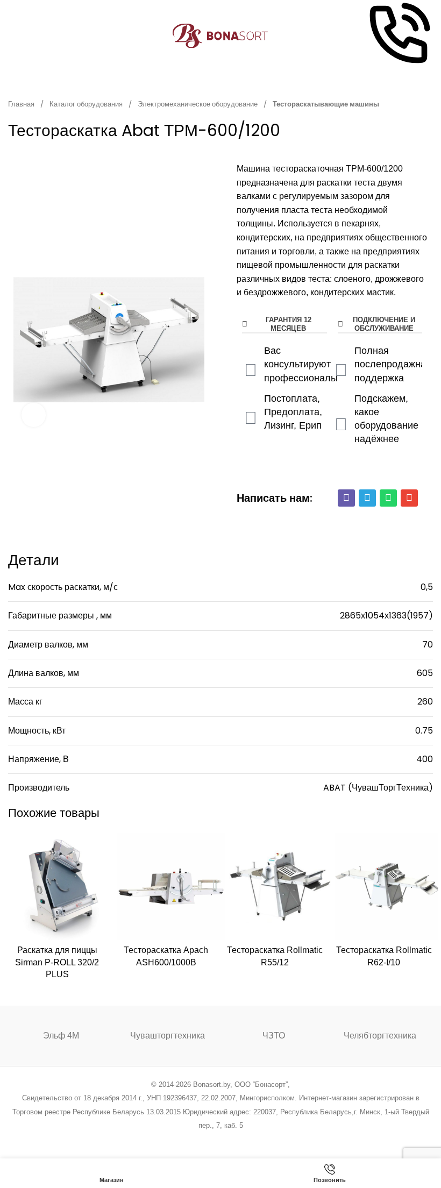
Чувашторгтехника (167, 1035)
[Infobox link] (398, 36)
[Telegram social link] (261, 1140)
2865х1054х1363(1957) (386, 615)
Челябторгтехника (380, 1035)
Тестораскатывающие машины (326, 104)
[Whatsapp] (388, 498)
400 (424, 759)
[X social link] (179, 1140)
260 (425, 701)
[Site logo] (221, 35)
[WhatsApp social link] (234, 1140)
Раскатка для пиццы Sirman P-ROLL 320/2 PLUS (57, 962)
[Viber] (346, 498)
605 (425, 673)
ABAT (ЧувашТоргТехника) (378, 787)
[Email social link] (193, 1140)
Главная (22, 104)
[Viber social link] (275, 1140)
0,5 (427, 587)
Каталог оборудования (86, 104)
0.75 (424, 730)
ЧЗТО (273, 1035)
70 (427, 644)
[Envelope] (409, 498)
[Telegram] (367, 498)
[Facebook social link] (166, 1140)
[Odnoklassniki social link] (220, 1140)
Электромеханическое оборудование (198, 104)
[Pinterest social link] (207, 1140)
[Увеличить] (34, 415)
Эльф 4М (61, 1035)
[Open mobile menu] (12, 36)
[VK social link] (247, 1140)
